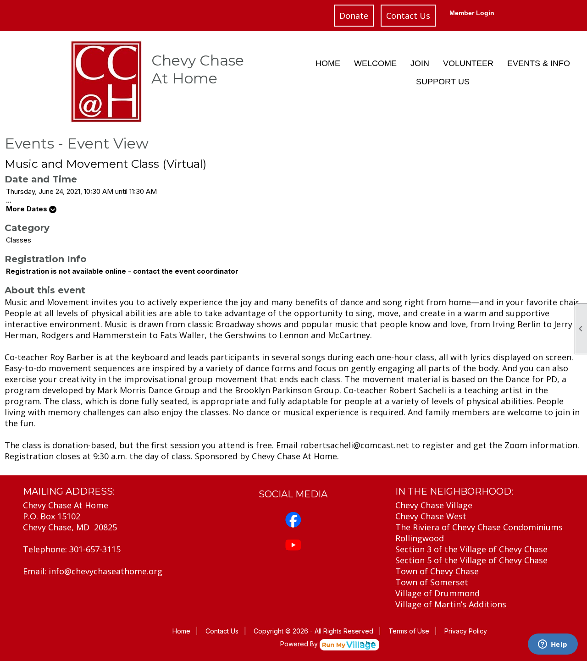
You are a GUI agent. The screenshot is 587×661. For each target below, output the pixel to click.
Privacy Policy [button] (465, 631)
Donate (353, 15)
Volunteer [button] (468, 63)
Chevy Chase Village (433, 505)
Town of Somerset (431, 582)
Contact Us (408, 15)
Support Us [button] (443, 81)
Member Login (471, 13)
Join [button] (419, 63)
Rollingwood (419, 538)
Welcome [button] (375, 63)
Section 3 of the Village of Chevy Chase (471, 549)
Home (328, 63)
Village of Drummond (437, 593)
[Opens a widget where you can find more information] (552, 644)
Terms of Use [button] (408, 631)
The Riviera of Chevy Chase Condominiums (479, 527)
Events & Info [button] (538, 63)
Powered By (300, 644)
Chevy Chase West (430, 516)
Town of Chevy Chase (437, 571)
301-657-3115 (95, 549)
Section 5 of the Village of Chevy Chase (471, 560)
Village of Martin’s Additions (450, 604)
